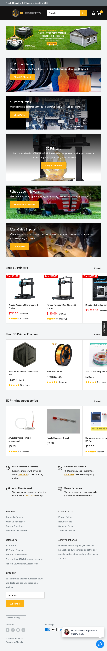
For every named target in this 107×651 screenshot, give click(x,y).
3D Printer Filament (15, 550)
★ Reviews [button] (104, 328)
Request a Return (14, 517)
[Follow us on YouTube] (18, 630)
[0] (99, 13)
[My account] (93, 13)
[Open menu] (7, 13)
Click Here (23, 474)
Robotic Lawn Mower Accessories (22, 563)
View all (98, 268)
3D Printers (11, 545)
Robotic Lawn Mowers (16, 554)
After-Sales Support (15, 521)
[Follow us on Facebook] (7, 630)
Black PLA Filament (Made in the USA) (23, 373)
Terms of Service (66, 530)
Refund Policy (65, 521)
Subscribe (15, 603)
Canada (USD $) (13, 617)
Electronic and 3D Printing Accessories (24, 559)
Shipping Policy (65, 526)
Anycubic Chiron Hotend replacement (19, 439)
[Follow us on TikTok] (23, 630)
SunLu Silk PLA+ (54, 371)
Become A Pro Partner (16, 530)
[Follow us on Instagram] (13, 630)
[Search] (83, 13)
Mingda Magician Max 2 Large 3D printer (61, 306)
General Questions (15, 526)
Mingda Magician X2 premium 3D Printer (23, 306)
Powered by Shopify (14, 642)
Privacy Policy (65, 517)
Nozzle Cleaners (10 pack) (58, 438)
